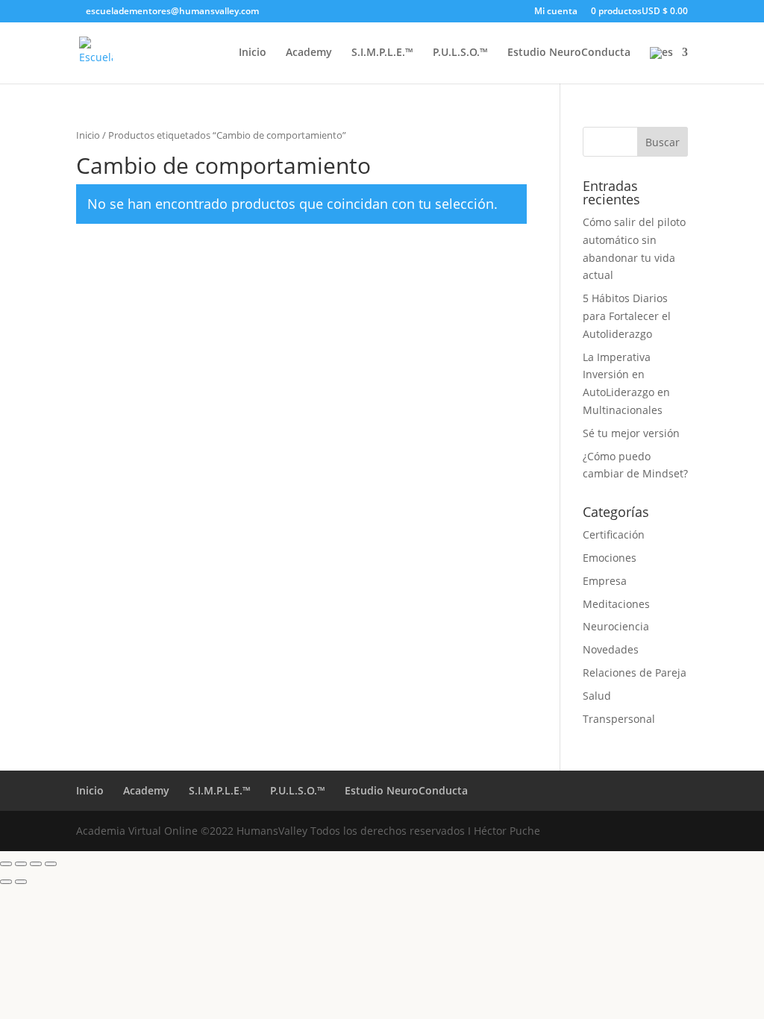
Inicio (252, 53)
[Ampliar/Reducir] (6, 864)
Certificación (614, 534)
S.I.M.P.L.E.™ (382, 53)
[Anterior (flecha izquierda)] (6, 882)
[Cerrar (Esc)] (51, 864)
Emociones (609, 558)
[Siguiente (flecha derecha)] (21, 882)
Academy (309, 53)
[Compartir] (36, 864)
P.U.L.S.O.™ (460, 53)
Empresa (605, 581)
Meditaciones (616, 604)
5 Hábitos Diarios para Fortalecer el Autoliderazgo (627, 316)
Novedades (611, 649)
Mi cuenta (555, 12)
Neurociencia (616, 626)
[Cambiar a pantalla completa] (21, 864)
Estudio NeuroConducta (568, 53)
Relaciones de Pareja (634, 672)
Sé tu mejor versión (631, 433)
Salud (597, 696)
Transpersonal (619, 719)
